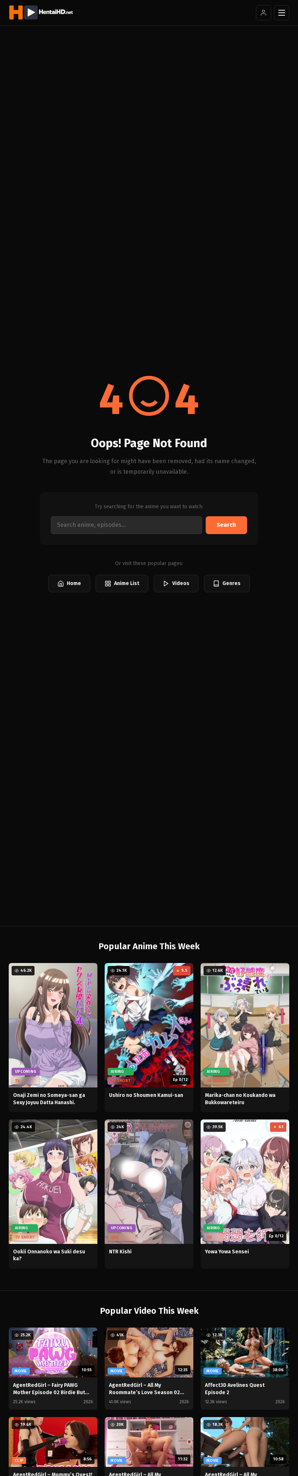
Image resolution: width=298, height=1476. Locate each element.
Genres (231, 583)
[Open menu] (281, 12)
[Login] (263, 12)
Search (226, 524)
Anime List (126, 583)
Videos (180, 583)
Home (74, 583)
